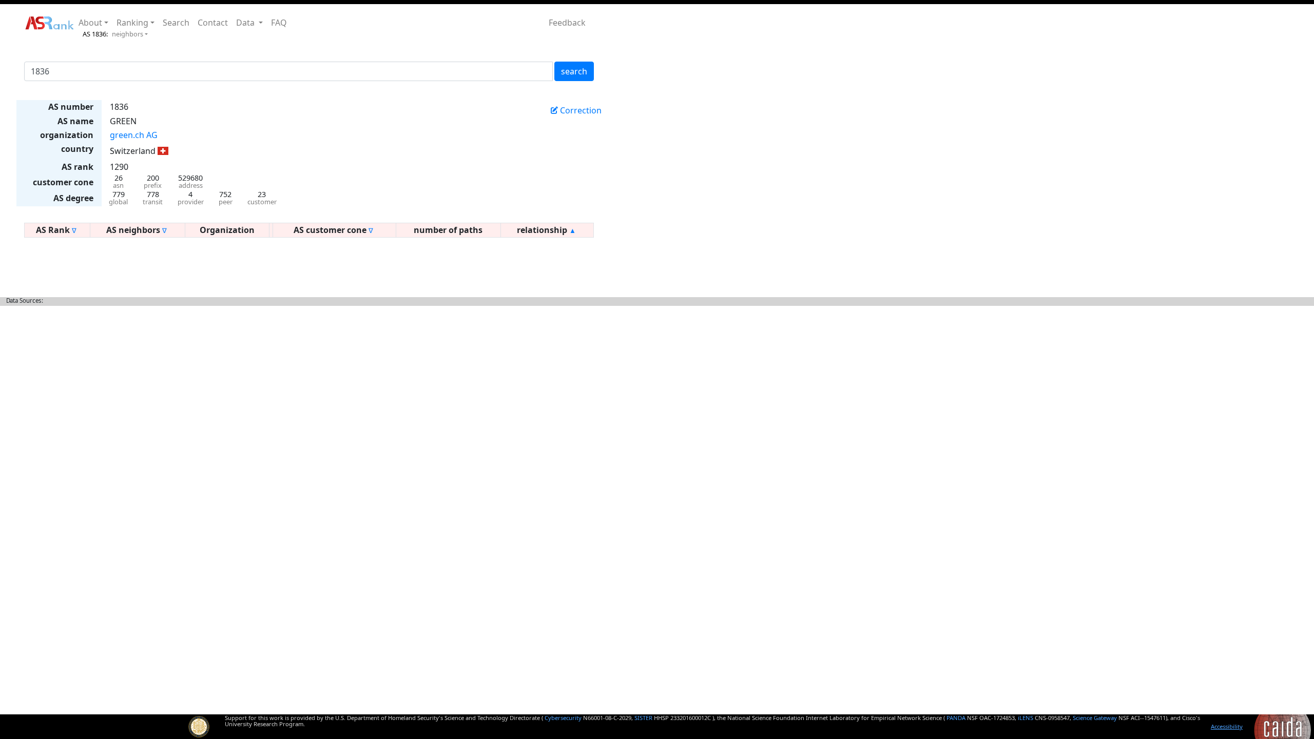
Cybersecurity (563, 718)
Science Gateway (1095, 718)
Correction (580, 110)
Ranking (132, 22)
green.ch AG (134, 135)
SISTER (643, 718)
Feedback (567, 22)
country (77, 148)
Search (176, 22)
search (574, 71)
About (90, 22)
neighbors (127, 33)
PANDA (955, 718)
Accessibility (1227, 726)
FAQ (279, 22)
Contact (213, 22)
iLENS (1025, 718)
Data (246, 22)
